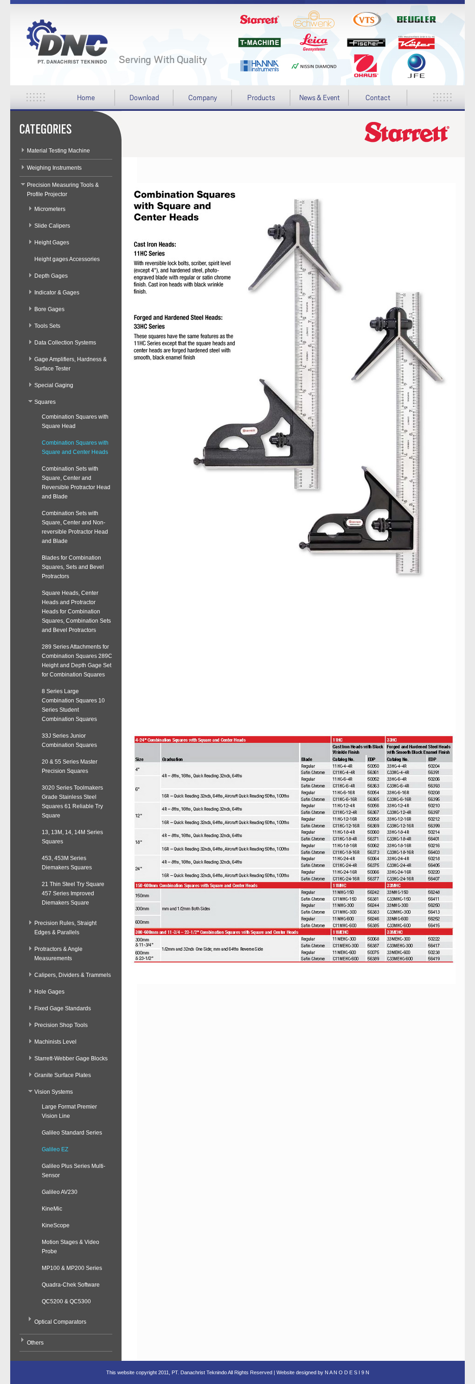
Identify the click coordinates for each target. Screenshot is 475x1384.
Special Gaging (53, 385)
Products (253, 101)
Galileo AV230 (59, 1192)
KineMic (52, 1208)
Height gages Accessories (67, 259)
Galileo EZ (55, 1149)
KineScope (56, 1225)
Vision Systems (53, 1092)
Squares (45, 402)
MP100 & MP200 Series (72, 1268)
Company (195, 101)
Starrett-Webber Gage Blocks (71, 1058)
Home (86, 98)
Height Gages (51, 242)
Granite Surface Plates (62, 1075)
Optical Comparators (60, 1322)
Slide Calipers (52, 226)
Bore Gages (49, 309)
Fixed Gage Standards (62, 1008)
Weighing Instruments (54, 168)
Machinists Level (55, 1042)
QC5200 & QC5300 (66, 1301)
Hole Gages (49, 992)
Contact (378, 98)
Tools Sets (47, 326)
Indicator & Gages (56, 292)
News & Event (319, 98)
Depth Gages (51, 276)
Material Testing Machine (58, 150)
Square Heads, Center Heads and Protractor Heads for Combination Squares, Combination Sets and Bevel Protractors (76, 611)
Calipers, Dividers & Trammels (72, 975)
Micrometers (49, 209)
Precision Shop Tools (61, 1025)
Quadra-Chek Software (71, 1285)
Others (35, 1342)
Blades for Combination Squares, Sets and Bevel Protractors (73, 567)
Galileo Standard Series (72, 1132)
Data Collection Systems (65, 342)
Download (137, 101)
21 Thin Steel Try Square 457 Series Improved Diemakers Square (73, 893)
